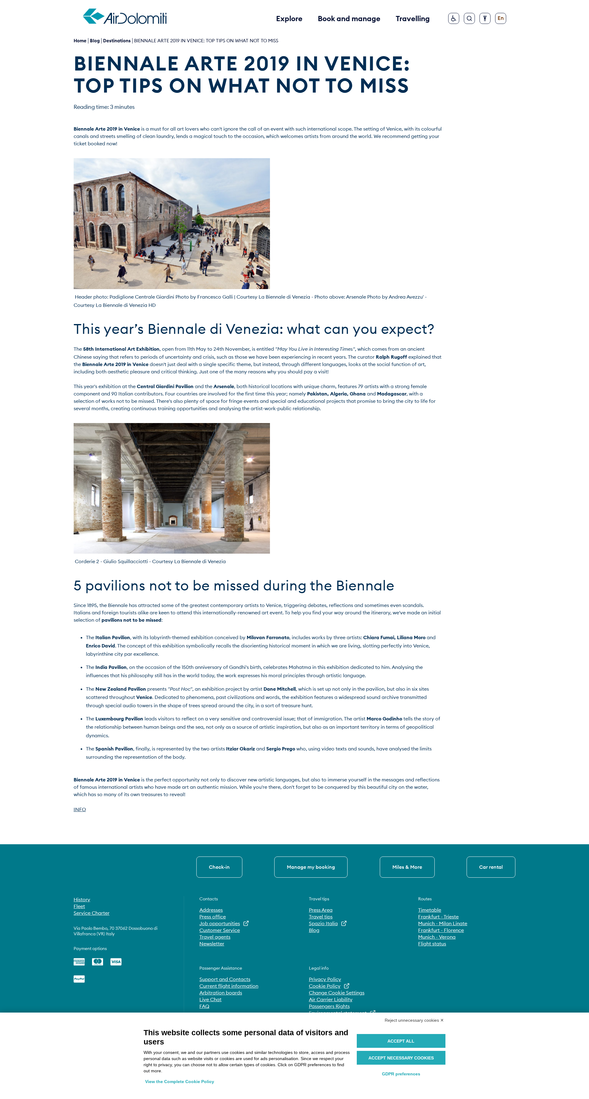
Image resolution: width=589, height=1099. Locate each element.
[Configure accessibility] (485, 18)
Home (80, 41)
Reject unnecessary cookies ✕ (414, 1020)
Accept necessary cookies (401, 1057)
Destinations (117, 41)
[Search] (469, 18)
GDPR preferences (401, 1073)
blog (95, 41)
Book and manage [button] (349, 18)
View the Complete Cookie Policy (179, 1081)
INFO (80, 809)
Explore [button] (289, 18)
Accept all (400, 1041)
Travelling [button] (413, 18)
